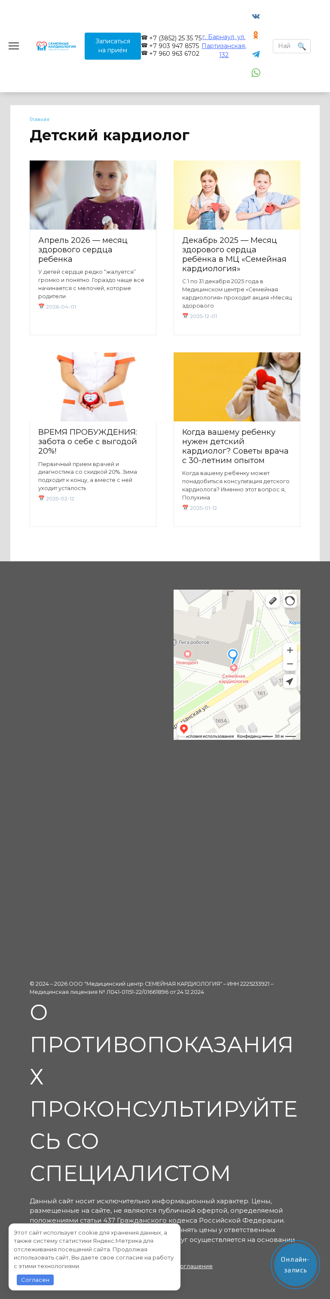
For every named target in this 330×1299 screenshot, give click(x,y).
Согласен (35, 1279)
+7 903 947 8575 (174, 46)
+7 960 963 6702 (174, 54)
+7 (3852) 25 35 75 (175, 38)
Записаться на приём (112, 45)
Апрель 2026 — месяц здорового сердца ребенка (83, 249)
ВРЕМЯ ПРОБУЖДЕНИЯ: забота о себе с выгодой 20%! (87, 441)
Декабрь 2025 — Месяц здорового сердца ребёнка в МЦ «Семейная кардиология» (234, 254)
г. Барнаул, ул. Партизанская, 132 (224, 46)
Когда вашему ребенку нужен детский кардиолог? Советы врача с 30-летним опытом (235, 446)
